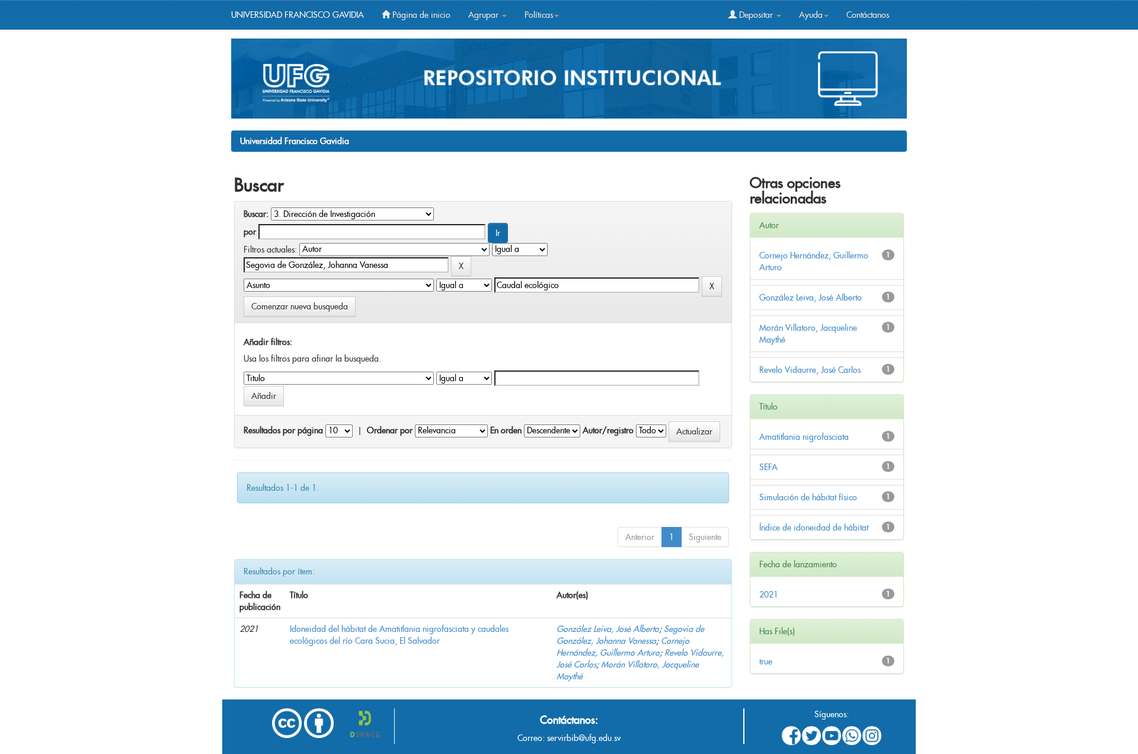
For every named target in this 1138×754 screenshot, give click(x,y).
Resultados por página (283, 430)
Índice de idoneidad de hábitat (813, 527)
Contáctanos (867, 14)
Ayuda (811, 14)
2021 (768, 594)
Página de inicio (420, 14)
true (765, 661)
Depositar (756, 14)
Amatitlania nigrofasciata (804, 437)
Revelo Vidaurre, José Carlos (810, 370)
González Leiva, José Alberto (608, 629)
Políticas (539, 14)
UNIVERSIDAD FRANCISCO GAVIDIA (297, 14)
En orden (506, 430)
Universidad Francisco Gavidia (294, 141)
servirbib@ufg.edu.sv (584, 738)
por (250, 231)
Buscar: (256, 214)
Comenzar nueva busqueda (299, 306)
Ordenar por (390, 430)
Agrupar (484, 14)
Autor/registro (608, 430)
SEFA (768, 467)
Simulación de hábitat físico (808, 497)
